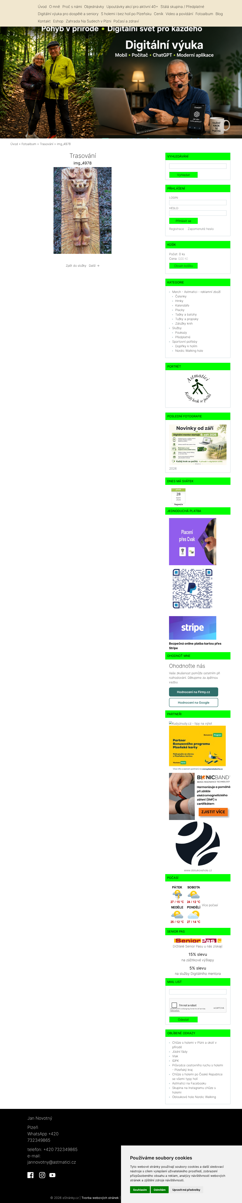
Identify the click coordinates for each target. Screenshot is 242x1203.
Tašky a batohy (186, 314)
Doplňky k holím (186, 346)
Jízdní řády (180, 1051)
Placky (180, 310)
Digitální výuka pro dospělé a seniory (68, 14)
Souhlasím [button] (140, 1189)
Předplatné (182, 337)
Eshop (58, 21)
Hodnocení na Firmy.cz (193, 692)
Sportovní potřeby (184, 341)
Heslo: (174, 208)
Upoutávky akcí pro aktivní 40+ (132, 6)
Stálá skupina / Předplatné (182, 6)
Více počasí (210, 905)
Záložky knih (184, 323)
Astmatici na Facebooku (189, 1083)
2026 (173, 468)
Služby (177, 328)
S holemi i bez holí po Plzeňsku (126, 14)
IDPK (175, 1061)
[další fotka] (148, 211)
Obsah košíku (183, 266)
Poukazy (181, 332)
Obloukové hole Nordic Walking (194, 1097)
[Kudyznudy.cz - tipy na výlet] (190, 723)
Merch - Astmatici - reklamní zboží (196, 292)
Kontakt (44, 21)
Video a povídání (179, 14)
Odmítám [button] (160, 1189)
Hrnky (179, 301)
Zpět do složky (76, 265)
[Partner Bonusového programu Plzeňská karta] (197, 749)
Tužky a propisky (187, 319)
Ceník (158, 14)
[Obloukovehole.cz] (197, 843)
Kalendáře (182, 305)
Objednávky (94, 6)
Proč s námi (72, 6)
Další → (94, 265)
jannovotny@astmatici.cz (51, 1162)
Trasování (47, 144)
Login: (173, 197)
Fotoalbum (204, 14)
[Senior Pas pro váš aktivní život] (197, 940)
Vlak (175, 1056)
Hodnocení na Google (193, 702)
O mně (54, 6)
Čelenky (181, 296)
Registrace (176, 229)
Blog (219, 14)
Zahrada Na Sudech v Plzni (88, 21)
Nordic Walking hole (189, 350)
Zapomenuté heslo (201, 229)
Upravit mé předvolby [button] (186, 1189)
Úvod (42, 6)
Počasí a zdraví (126, 21)
